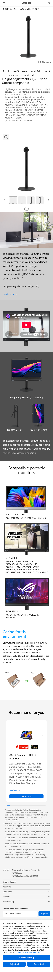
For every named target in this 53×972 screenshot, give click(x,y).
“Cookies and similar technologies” (27, 952)
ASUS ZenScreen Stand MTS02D (21, 9)
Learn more (26, 796)
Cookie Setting (26, 957)
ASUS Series (17, 873)
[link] (26, 3)
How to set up (9, 294)
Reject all (14, 964)
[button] (4, 3)
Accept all (39, 964)
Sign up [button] (44, 913)
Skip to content (1, 8)
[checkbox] (44, 62)
